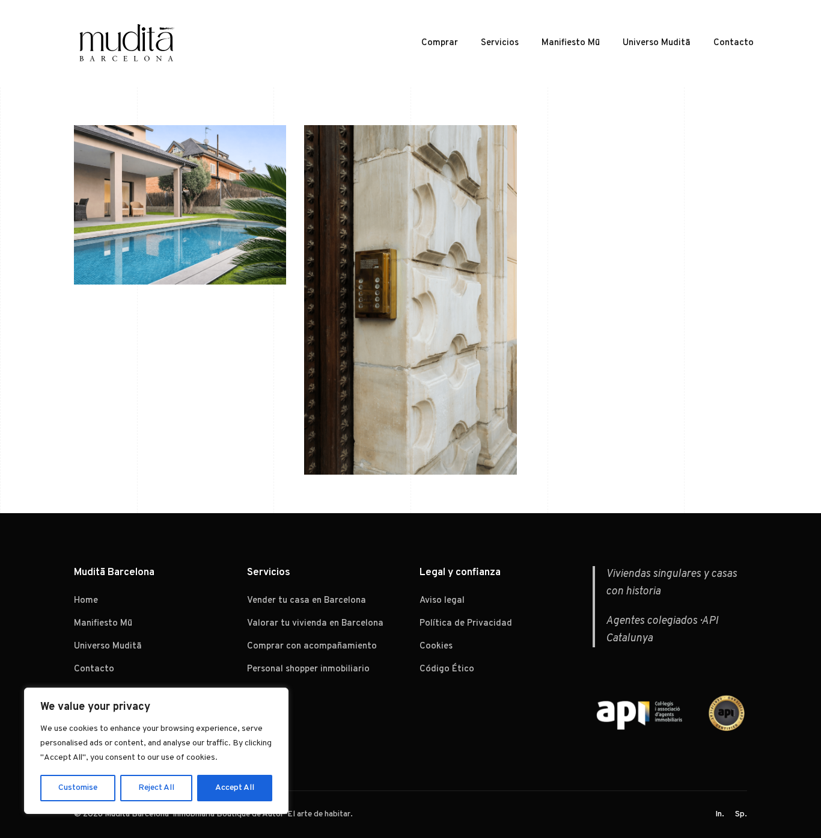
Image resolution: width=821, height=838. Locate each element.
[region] (156, 751)
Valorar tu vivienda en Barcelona (315, 623)
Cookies (436, 646)
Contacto (733, 43)
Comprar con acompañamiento (312, 646)
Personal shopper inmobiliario (308, 669)
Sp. (741, 814)
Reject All (156, 788)
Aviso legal (442, 600)
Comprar (439, 43)
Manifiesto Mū (571, 43)
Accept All (234, 788)
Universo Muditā (657, 43)
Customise (77, 788)
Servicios (500, 43)
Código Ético (447, 669)
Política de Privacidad (466, 623)
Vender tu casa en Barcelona (306, 600)
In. (719, 814)
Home (86, 600)
